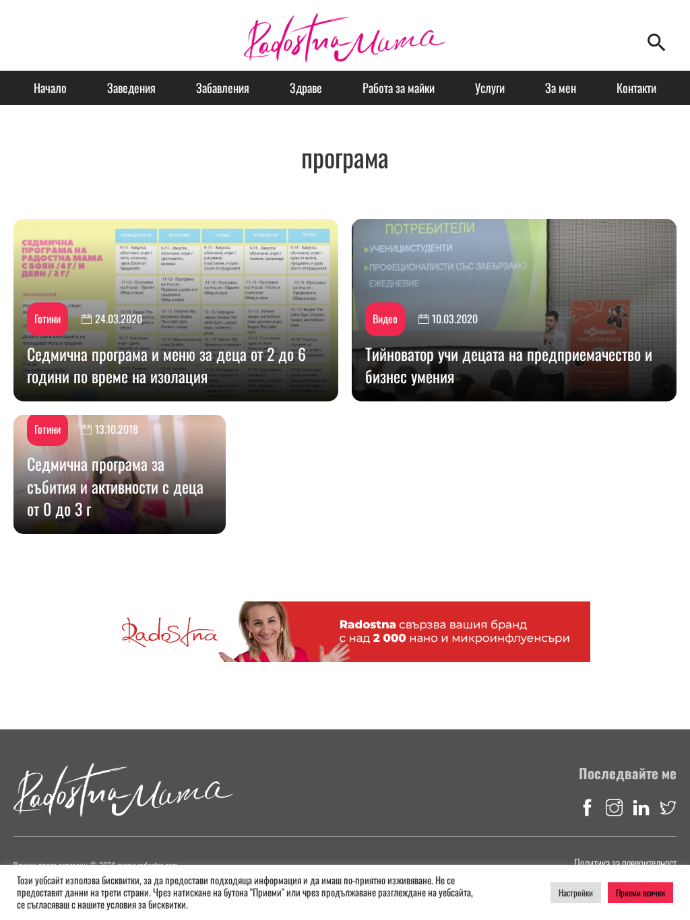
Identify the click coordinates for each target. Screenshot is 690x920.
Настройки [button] (576, 892)
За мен (560, 87)
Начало (50, 87)
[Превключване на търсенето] (656, 42)
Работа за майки (399, 87)
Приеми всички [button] (640, 892)
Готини (47, 318)
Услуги (490, 87)
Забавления (222, 87)
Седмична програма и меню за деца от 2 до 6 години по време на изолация (166, 365)
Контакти (636, 87)
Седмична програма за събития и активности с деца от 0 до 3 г (115, 486)
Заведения (131, 87)
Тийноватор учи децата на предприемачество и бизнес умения (508, 365)
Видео (385, 318)
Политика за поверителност (625, 863)
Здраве (306, 87)
